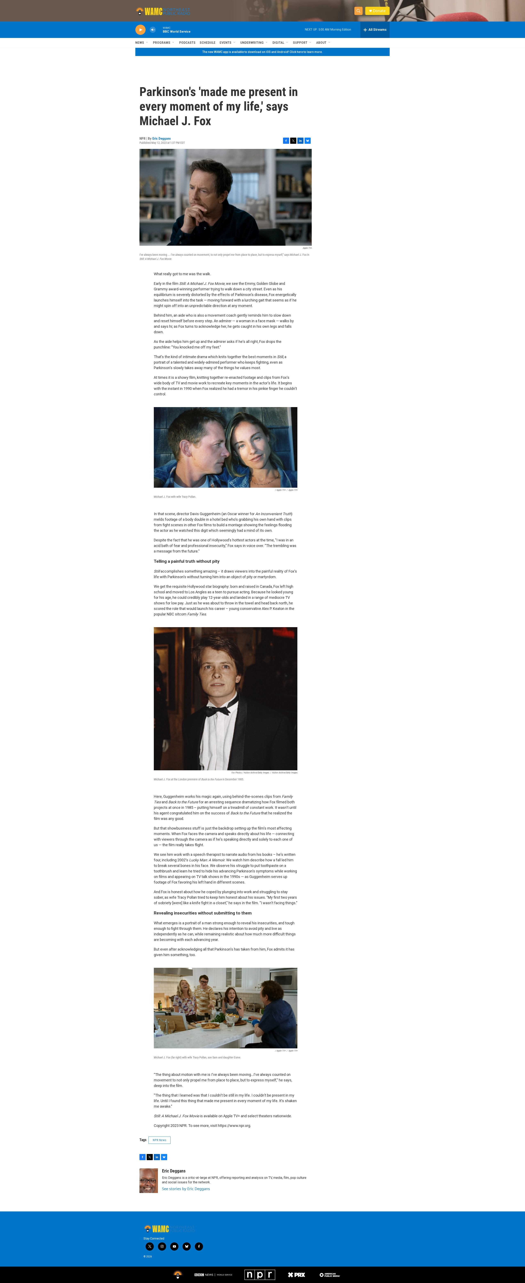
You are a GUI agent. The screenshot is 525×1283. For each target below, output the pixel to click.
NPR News (159, 1140)
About (321, 42)
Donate (379, 11)
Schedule (208, 42)
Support (300, 42)
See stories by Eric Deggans (186, 1188)
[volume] (152, 29)
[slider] (159, 29)
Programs (161, 42)
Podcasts (187, 42)
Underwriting (252, 42)
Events (226, 42)
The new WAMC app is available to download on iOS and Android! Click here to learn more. (262, 52)
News (139, 42)
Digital (278, 42)
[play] (140, 29)
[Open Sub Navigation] (147, 42)
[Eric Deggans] (148, 1180)
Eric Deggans (161, 138)
